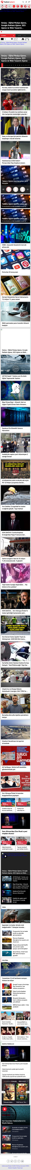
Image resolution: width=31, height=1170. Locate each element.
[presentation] (3, 1092)
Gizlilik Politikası (16, 1166)
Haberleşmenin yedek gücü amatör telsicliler (13, 1070)
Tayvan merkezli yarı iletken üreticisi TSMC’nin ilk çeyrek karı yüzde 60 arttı (14, 1075)
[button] (1, 31)
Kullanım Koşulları (12, 1168)
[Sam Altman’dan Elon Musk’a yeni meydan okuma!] (15, 1054)
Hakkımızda (5, 1166)
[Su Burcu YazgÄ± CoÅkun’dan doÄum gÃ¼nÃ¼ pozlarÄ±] (8, 1031)
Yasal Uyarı (20, 1168)
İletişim (10, 1166)
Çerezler (23, 1166)
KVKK (27, 1166)
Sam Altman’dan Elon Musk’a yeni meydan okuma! (15, 1064)
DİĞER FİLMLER (22, 1081)
